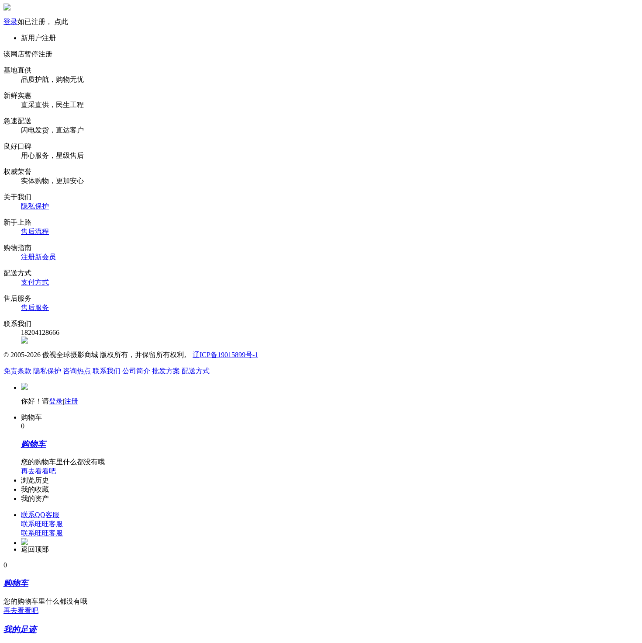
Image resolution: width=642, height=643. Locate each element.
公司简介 (136, 371)
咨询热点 (77, 371)
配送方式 (196, 371)
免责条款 (17, 371)
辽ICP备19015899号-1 (225, 354)
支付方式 (35, 282)
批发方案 (166, 371)
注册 (71, 401)
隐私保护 (35, 206)
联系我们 (107, 371)
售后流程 (35, 231)
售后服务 (35, 307)
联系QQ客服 (40, 514)
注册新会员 (38, 257)
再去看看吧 (38, 471)
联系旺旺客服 (42, 524)
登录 (10, 21)
